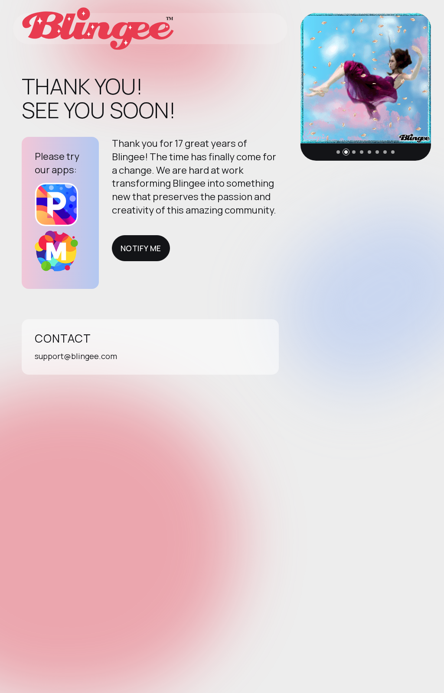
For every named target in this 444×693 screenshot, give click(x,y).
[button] (338, 152)
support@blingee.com (76, 356)
